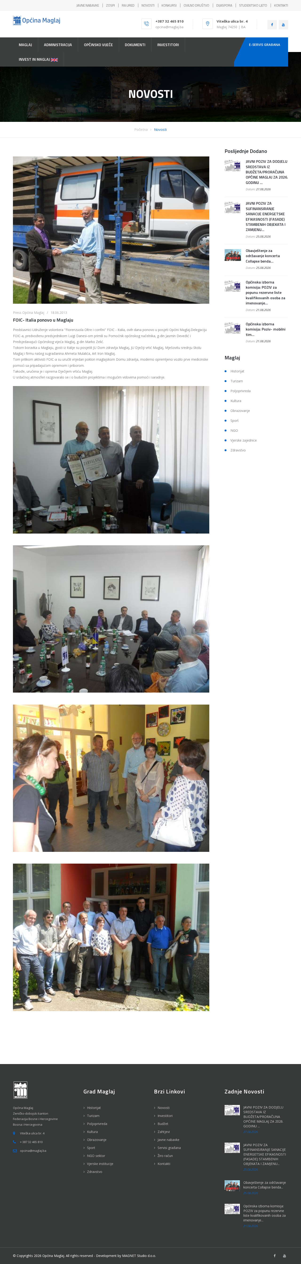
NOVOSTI (148, 5)
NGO (234, 430)
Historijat (237, 371)
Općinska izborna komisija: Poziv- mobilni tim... (265, 329)
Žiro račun (165, 1155)
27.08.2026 (263, 189)
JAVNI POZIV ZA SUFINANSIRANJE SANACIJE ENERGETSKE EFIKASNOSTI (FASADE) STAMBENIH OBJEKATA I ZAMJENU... (265, 216)
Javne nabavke (168, 1139)
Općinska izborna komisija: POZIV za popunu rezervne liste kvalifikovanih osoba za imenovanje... (265, 292)
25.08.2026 (263, 236)
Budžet (163, 1123)
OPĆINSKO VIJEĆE (98, 45)
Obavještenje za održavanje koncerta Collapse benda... (263, 256)
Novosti (160, 129)
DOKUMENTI (135, 45)
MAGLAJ (25, 45)
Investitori (165, 1115)
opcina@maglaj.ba (169, 27)
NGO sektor (96, 1155)
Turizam (236, 381)
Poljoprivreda (240, 391)
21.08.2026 (263, 310)
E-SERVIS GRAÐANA (264, 44)
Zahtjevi (164, 1131)
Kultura (235, 401)
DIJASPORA (224, 5)
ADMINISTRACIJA (58, 45)
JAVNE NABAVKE (87, 5)
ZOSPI (110, 5)
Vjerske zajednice (243, 440)
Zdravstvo (238, 450)
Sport (234, 420)
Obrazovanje (240, 410)
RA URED (128, 5)
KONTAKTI (281, 5)
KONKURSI (169, 5)
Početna (141, 129)
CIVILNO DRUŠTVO (196, 5)
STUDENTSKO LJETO (253, 5)
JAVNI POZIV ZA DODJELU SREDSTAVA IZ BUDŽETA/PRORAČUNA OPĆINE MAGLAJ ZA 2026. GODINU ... (267, 172)
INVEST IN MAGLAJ (35, 59)
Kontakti (164, 1163)
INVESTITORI (168, 45)
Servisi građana (169, 1147)
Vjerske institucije (100, 1163)
